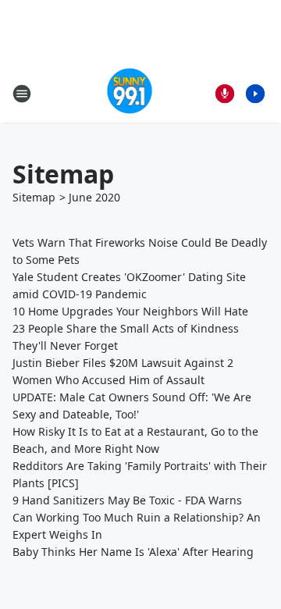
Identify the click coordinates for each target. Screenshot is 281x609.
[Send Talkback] (224, 93)
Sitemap (33, 197)
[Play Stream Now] (255, 93)
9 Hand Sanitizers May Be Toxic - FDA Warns (127, 500)
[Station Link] (130, 93)
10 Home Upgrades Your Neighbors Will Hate (130, 311)
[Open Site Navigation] (21, 93)
